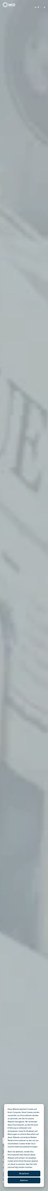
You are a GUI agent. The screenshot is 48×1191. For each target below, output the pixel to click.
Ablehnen (24, 1180)
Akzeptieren (24, 1173)
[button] (44, 7)
